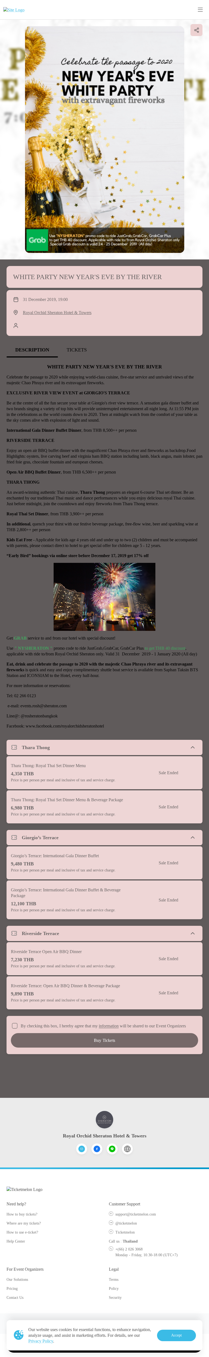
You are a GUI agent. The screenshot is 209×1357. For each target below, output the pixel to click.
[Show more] (192, 747)
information (109, 1026)
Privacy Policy (40, 1341)
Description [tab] (32, 350)
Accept (176, 1335)
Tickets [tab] (77, 350)
